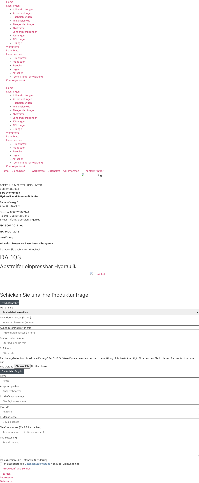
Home (9, 1)
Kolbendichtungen (22, 9)
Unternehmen (14, 54)
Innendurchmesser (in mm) (15, 317)
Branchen (17, 65)
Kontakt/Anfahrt (15, 80)
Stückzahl (6, 348)
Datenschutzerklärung (37, 463)
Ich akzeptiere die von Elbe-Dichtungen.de (41, 463)
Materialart (6, 307)
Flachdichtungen (22, 16)
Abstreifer (18, 28)
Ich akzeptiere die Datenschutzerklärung (24, 460)
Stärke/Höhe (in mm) (12, 338)
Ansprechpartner (10, 386)
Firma (3, 376)
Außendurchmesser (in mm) (16, 328)
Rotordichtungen (22, 13)
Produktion (18, 61)
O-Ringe (17, 43)
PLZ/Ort (4, 406)
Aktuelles (17, 72)
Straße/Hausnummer (12, 396)
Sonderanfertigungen (24, 31)
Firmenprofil (19, 57)
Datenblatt (12, 50)
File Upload (6, 366)
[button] (99, 84)
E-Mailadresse (8, 417)
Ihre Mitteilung (8, 437)
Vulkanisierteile (21, 20)
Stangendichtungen (23, 24)
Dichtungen (13, 5)
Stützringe (18, 39)
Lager (15, 69)
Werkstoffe (12, 46)
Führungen (18, 35)
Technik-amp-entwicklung (27, 76)
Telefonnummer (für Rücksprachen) (20, 427)
